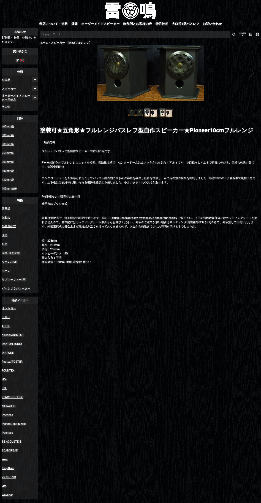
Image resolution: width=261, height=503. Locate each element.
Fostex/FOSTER (12, 361)
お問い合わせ (212, 24)
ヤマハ (6, 317)
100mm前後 (9, 188)
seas (5, 459)
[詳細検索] (242, 34)
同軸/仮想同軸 (11, 253)
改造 (4, 235)
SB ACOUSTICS (11, 441)
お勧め (6, 217)
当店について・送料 (53, 24)
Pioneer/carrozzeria (14, 424)
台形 (4, 244)
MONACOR (8, 406)
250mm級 (8, 153)
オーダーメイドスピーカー (100, 24)
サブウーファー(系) (14, 279)
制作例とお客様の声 (137, 24)
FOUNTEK (8, 370)
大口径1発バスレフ (185, 24)
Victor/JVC (9, 477)
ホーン (6, 270)
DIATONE (8, 352)
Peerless (7, 415)
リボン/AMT (10, 261)
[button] (49, 73)
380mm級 (8, 135)
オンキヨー (9, 308)
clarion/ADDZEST (13, 335)
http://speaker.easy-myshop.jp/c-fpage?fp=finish (144, 218)
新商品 (6, 208)
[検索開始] (234, 34)
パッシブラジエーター (16, 288)
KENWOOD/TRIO (12, 397)
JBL (4, 388)
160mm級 (8, 171)
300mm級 (8, 144)
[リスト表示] (250, 34)
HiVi (4, 379)
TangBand (8, 468)
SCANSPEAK (10, 450)
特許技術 (162, 24)
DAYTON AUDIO (12, 344)
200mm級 (8, 162)
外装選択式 (9, 226)
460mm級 (8, 126)
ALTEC (6, 326)
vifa (4, 486)
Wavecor (7, 495)
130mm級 (8, 179)
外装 (74, 24)
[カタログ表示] (257, 34)
